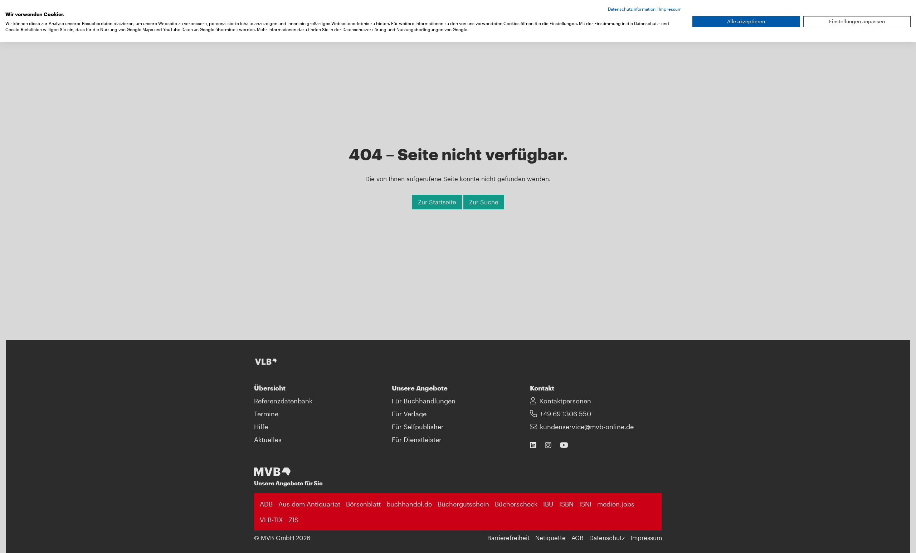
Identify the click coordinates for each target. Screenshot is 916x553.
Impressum (670, 8)
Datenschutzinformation (632, 8)
